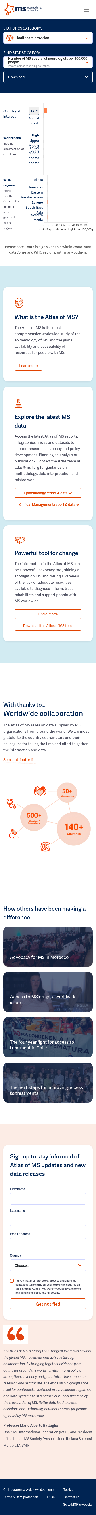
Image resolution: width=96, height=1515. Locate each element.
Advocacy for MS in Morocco (39, 957)
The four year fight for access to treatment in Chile (42, 1045)
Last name (17, 1210)
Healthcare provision (32, 37)
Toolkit (68, 1489)
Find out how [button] (48, 614)
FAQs (51, 1497)
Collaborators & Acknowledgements (28, 1489)
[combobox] (48, 1265)
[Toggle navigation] (86, 9)
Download (16, 76)
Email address (20, 1234)
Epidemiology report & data (46, 492)
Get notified (48, 1304)
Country (15, 1255)
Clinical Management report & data (47, 504)
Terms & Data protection (20, 1497)
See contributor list (19, 759)
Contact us (71, 1497)
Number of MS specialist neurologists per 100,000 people (47, 62)
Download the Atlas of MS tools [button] (48, 625)
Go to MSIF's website (78, 1504)
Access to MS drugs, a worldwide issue (43, 999)
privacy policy (60, 1289)
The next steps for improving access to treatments (46, 1090)
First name (17, 1189)
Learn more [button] (28, 365)
